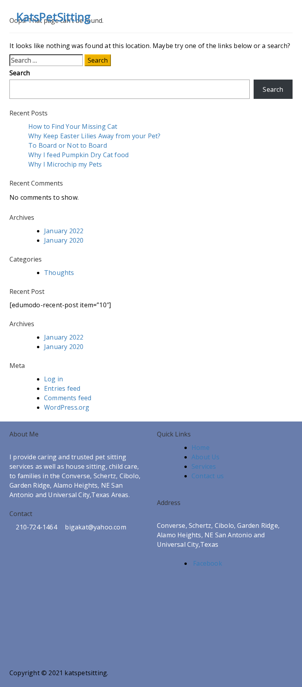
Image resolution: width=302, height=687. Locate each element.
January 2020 (63, 240)
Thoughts (59, 272)
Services (204, 466)
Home (201, 447)
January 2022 (63, 231)
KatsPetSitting (53, 16)
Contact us (208, 476)
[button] (273, 16)
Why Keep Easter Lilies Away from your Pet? (94, 136)
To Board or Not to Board (67, 145)
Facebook (207, 563)
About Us (206, 457)
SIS (70, 682)
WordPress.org (67, 407)
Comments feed (68, 398)
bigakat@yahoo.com (94, 527)
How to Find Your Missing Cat (73, 126)
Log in (53, 379)
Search (19, 73)
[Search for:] (46, 60)
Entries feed (62, 388)
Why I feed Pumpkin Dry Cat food (78, 154)
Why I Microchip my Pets (65, 164)
